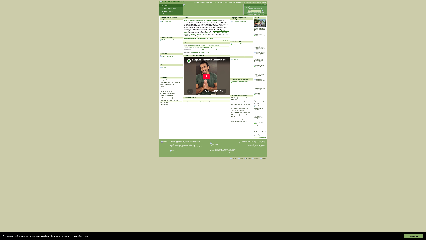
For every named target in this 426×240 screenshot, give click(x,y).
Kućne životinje (233, 2)
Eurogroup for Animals (188, 146)
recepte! (213, 101)
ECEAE (196, 146)
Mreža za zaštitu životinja (167, 93)
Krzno (207, 2)
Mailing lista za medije (167, 98)
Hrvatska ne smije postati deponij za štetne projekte (204, 49)
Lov (223, 2)
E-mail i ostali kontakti (259, 146)
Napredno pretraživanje (258, 12)
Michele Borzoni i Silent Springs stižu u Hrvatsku (203, 47)
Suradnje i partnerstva (166, 91)
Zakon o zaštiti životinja (167, 84)
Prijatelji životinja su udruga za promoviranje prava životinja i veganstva (255, 7)
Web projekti (164, 102)
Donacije (264, 2)
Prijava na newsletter (166, 96)
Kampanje (248, 2)
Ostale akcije (262, 137)
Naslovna (165, 5)
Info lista (259, 2)
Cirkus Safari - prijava (237, 110)
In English (263, 4)
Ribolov (226, 2)
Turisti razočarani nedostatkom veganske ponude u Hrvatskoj (259, 116)
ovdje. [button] (87, 236)
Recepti (239, 2)
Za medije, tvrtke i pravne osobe (169, 100)
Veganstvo (196, 2)
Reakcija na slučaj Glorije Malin (240, 113)
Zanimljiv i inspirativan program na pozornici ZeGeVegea (201, 20)
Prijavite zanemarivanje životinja (170, 82)
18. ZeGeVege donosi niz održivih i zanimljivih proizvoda (260, 133)
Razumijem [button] (413, 236)
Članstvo (254, 2)
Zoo (221, 2)
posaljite (202, 101)
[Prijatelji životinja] (172, 1)
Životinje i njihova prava (169, 8)
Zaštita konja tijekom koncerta (239, 108)
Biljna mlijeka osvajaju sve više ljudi (259, 89)
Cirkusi (217, 2)
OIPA (171, 148)
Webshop (163, 89)
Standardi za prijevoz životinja (240, 102)
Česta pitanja (164, 105)
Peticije (243, 2)
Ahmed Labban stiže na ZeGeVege (199, 52)
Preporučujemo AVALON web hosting (255, 14)
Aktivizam (165, 14)
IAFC (200, 146)
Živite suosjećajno (167, 11)
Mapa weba (249, 12)
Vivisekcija (202, 2)
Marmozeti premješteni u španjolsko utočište (260, 101)
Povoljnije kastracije (166, 80)
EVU (180, 146)
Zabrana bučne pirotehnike (239, 121)
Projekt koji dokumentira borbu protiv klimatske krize (259, 47)
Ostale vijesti (226, 40)
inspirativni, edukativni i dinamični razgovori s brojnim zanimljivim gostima (205, 33)
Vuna (213, 2)
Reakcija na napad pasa (238, 119)
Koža (210, 2)
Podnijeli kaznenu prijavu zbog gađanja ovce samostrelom (202, 39)
